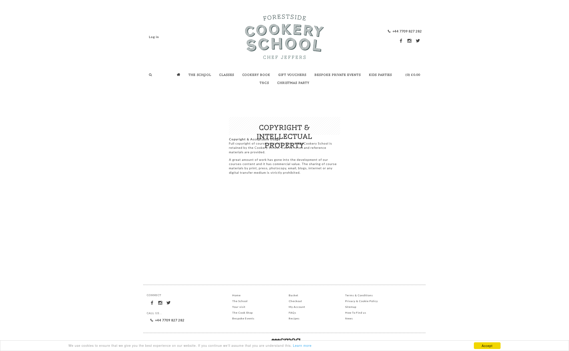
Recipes (294, 318)
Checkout (295, 301)
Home (236, 295)
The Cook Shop (242, 312)
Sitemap (350, 307)
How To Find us (355, 312)
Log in (154, 37)
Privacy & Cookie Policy (361, 301)
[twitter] (418, 40)
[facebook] (401, 40)
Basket (293, 295)
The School (240, 301)
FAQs (292, 312)
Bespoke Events (243, 318)
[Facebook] (152, 302)
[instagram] (409, 41)
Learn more (302, 345)
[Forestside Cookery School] (284, 35)
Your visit (238, 307)
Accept (487, 345)
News (349, 318)
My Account (297, 307)
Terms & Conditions (359, 295)
